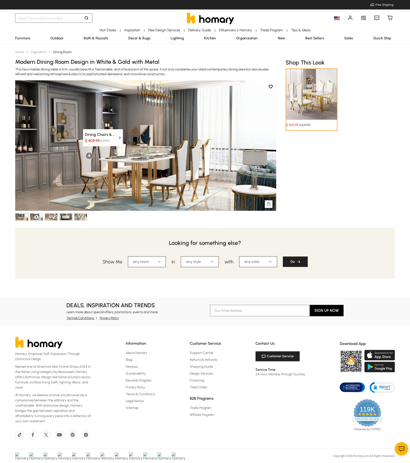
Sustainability (136, 373)
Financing (197, 380)
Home (20, 52)
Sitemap (132, 408)
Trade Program (200, 408)
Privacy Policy (109, 318)
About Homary (136, 353)
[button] (382, 387)
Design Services (201, 373)
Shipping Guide (201, 367)
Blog (129, 360)
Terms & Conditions (140, 394)
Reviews (132, 367)
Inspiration (38, 52)
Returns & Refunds (203, 360)
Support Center (202, 353)
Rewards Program (138, 380)
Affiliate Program (202, 415)
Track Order (198, 387)
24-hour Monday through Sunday (280, 374)
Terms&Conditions (80, 318)
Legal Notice (135, 401)
